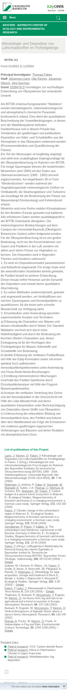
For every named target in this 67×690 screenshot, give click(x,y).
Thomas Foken (42, 74)
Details (9, 562)
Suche (58, 18)
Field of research (18, 646)
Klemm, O (22, 455)
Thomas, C (41, 487)
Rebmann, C (12, 484)
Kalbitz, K (41, 526)
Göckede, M (54, 484)
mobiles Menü (14, 18)
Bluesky (7, 672)
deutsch (52, 10)
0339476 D (17, 87)
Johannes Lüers (19, 78)
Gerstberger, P (14, 526)
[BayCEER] (59, 6)
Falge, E (40, 484)
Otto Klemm (39, 78)
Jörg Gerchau (20, 83)
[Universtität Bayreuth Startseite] (15, 5)
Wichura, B (56, 487)
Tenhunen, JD (29, 491)
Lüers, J (10, 455)
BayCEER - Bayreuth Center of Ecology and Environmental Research (25, 29)
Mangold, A (11, 487)
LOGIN (61, 10)
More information (51, 686)
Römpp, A (11, 621)
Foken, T (35, 455)
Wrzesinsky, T (44, 595)
